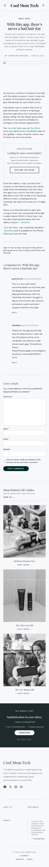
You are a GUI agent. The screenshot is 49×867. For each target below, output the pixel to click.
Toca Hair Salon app (17, 128)
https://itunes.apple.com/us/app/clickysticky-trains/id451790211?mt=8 (28, 354)
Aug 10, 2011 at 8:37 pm (29, 325)
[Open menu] (5, 5)
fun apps (18, 247)
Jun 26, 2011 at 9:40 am (33, 279)
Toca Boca (35, 128)
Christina (25, 222)
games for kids (16, 250)
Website (6, 449)
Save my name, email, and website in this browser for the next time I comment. (24, 460)
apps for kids (8, 247)
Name (6, 429)
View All (9, 497)
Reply (14, 313)
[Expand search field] (43, 5)
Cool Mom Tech (24, 5)
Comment (8, 397)
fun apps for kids (29, 247)
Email (6, 439)
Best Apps (24, 19)
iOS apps (26, 250)
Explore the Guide (27, 171)
